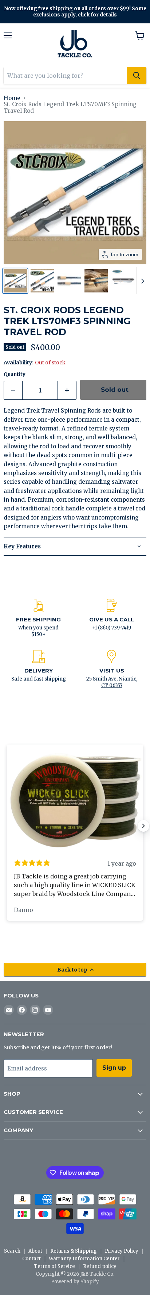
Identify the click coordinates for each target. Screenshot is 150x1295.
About (35, 1251)
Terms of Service (54, 1266)
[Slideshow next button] (143, 826)
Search (12, 1251)
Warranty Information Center (84, 1259)
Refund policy (100, 1266)
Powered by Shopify (75, 1282)
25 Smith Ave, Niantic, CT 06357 (111, 682)
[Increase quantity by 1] (67, 390)
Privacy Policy (121, 1251)
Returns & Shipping (73, 1251)
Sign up (114, 1067)
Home (12, 98)
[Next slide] (142, 280)
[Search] (136, 75)
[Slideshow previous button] (6, 826)
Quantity (14, 374)
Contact (31, 1259)
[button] (15, 280)
